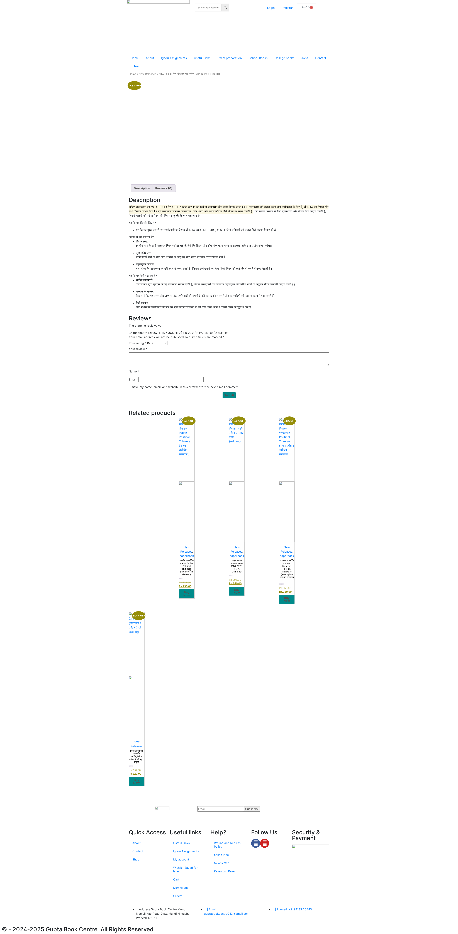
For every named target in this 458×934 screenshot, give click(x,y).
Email (133, 379)
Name (134, 371)
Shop (135, 859)
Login (271, 7)
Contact (320, 58)
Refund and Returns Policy (227, 844)
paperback (186, 556)
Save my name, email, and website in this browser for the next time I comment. (185, 387)
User (136, 66)
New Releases (147, 74)
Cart (176, 879)
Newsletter (221, 863)
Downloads (180, 887)
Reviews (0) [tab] (163, 188)
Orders (177, 896)
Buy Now (186, 594)
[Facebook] (255, 843)
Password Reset (225, 871)
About (150, 58)
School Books (258, 58)
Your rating (137, 343)
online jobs (221, 855)
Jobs (304, 58)
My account (181, 859)
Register (287, 7)
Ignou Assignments (174, 58)
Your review (138, 349)
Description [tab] (142, 188)
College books (284, 58)
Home (135, 58)
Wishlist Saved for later (185, 869)
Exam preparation (230, 58)
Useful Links (202, 58)
